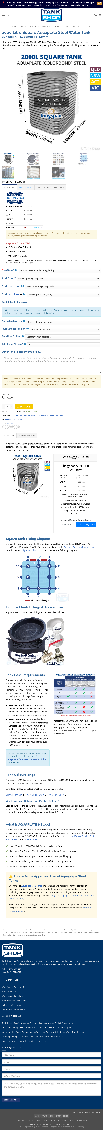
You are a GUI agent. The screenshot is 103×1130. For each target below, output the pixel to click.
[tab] (9, 187)
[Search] (8, 14)
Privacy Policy (43, 1120)
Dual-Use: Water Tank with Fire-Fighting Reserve (24, 1041)
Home (14, 26)
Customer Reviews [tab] (27, 436)
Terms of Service (74, 1127)
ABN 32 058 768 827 (64, 1124)
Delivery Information (11, 1005)
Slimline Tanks (88, 836)
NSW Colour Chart (35, 794)
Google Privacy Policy (57, 1127)
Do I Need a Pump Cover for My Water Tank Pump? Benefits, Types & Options (37, 1027)
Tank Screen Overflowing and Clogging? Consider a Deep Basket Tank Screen (37, 1023)
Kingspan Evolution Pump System (79, 547)
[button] (3, 15)
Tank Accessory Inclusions (14, 1000)
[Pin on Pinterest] (18, 427)
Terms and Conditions (26, 1120)
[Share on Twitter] (9, 427)
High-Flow (13, 294)
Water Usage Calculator (12, 996)
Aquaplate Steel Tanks (49, 26)
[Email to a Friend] (13, 427)
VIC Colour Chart (56, 794)
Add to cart (24, 406)
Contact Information (77, 1120)
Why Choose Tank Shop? (13, 987)
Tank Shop (6, 961)
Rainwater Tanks (27, 26)
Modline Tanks (12, 839)
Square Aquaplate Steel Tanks (77, 26)
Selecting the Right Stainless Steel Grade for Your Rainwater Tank (32, 1036)
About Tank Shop (58, 1120)
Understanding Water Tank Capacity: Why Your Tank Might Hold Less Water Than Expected (44, 1032)
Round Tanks (74, 836)
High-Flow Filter (29, 550)
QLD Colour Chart (14, 794)
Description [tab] (9, 436)
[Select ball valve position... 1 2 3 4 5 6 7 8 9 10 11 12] (63, 322)
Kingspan (10, 423)
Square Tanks (30, 839)
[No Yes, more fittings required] (63, 344)
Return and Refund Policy (13, 1009)
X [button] (100, 2)
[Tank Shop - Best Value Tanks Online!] (51, 15)
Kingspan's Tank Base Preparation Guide (27, 759)
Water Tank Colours (11, 991)
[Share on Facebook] (4, 427)
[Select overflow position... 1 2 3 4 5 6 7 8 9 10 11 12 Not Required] (62, 337)
